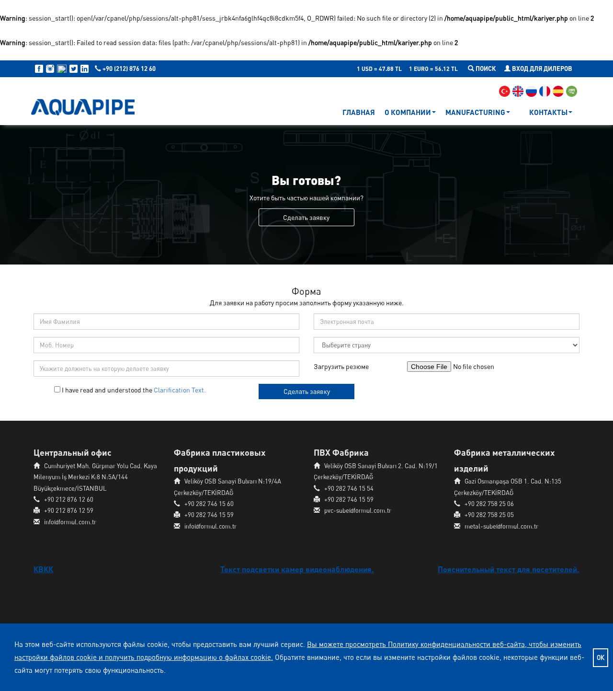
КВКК (43, 569)
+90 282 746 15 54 (349, 488)
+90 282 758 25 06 (489, 503)
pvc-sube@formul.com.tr (357, 510)
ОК (600, 657)
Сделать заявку (307, 391)
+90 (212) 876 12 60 (128, 68)
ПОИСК (485, 68)
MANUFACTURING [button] (475, 112)
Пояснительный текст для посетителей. (508, 569)
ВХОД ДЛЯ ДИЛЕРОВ (541, 68)
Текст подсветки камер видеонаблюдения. (297, 569)
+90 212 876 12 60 (68, 499)
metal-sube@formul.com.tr (501, 526)
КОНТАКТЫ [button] (548, 112)
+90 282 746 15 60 (209, 503)
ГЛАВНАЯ (358, 112)
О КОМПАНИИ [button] (408, 112)
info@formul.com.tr (70, 522)
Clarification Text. (180, 390)
